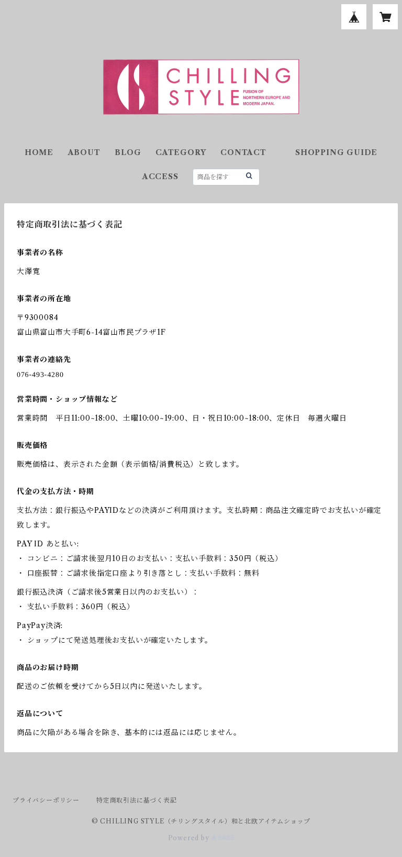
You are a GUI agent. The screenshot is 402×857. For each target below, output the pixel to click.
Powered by (189, 838)
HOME (39, 152)
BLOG (128, 152)
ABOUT (84, 152)
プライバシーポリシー (46, 800)
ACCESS (160, 176)
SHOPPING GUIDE (336, 152)
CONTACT (243, 152)
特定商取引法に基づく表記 (136, 800)
